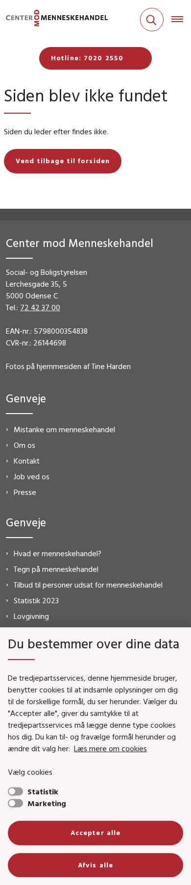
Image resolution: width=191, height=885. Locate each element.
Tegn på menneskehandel (56, 569)
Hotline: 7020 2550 (87, 57)
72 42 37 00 (40, 307)
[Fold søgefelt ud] (152, 19)
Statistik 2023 (36, 600)
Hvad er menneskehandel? (57, 553)
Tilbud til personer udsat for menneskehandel (88, 585)
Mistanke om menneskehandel (64, 429)
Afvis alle (95, 864)
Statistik (42, 791)
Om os (24, 445)
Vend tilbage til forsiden (63, 160)
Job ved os (31, 476)
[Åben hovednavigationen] (181, 19)
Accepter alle (96, 832)
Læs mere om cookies (110, 748)
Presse (25, 492)
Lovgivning (31, 616)
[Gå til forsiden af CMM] (54, 20)
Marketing (46, 803)
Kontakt (27, 461)
